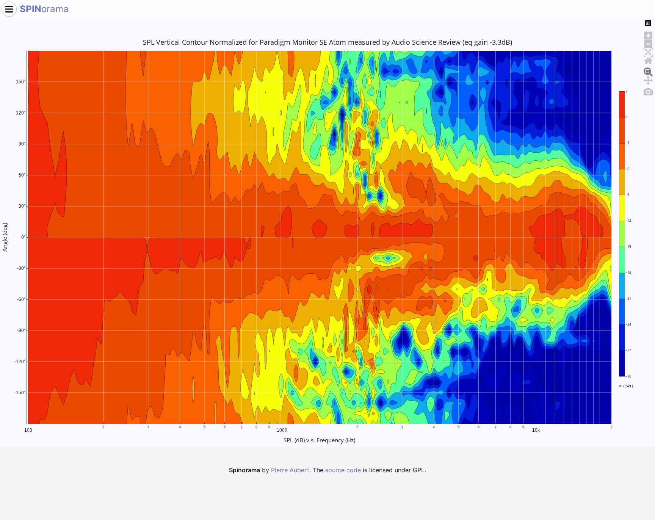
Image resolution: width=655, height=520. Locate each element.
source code (343, 470)
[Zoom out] (648, 43)
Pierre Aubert (290, 470)
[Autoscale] (648, 51)
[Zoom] (648, 71)
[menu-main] (9, 9)
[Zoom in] (648, 34)
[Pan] (648, 79)
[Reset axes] (648, 59)
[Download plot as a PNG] (648, 90)
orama (44, 8)
